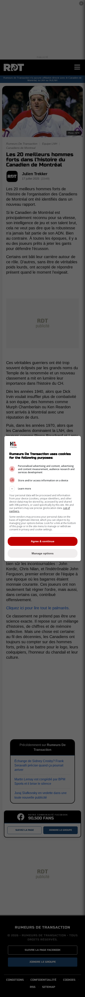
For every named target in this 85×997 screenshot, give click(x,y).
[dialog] (42, 498)
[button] (42, 488)
